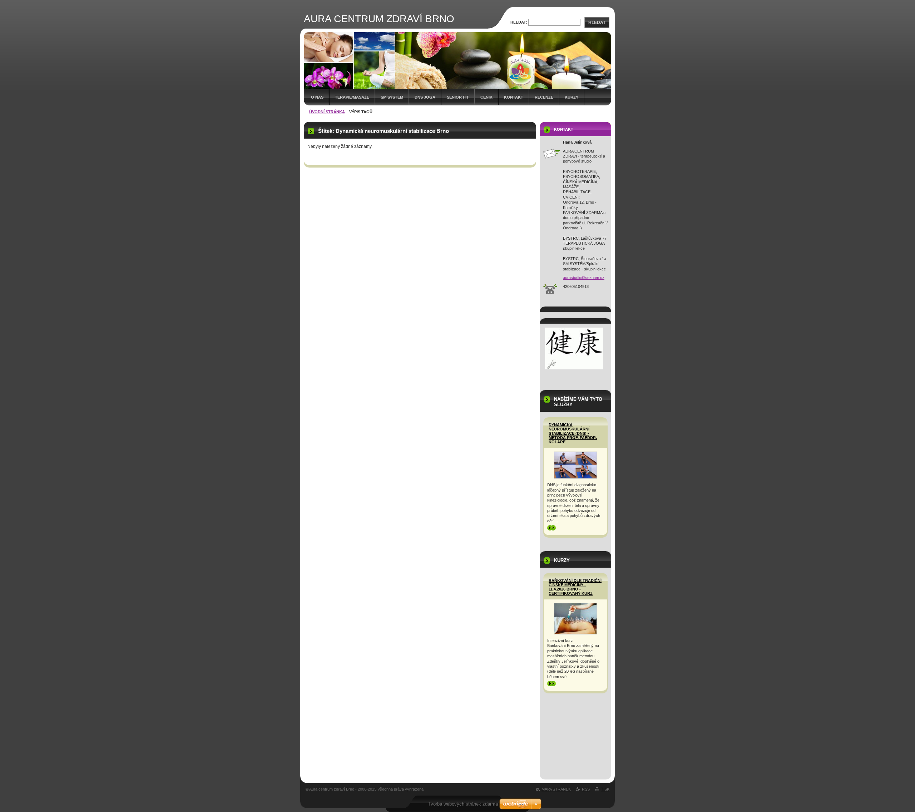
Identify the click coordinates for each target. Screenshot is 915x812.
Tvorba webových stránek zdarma (463, 804)
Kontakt (513, 97)
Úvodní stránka (327, 112)
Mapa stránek (556, 789)
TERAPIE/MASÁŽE (352, 97)
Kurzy (571, 97)
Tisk (605, 789)
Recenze (544, 97)
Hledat (596, 22)
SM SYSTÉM (392, 97)
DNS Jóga (425, 97)
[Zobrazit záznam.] (575, 465)
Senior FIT (458, 97)
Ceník (486, 97)
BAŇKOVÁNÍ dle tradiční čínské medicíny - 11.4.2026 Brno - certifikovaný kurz (575, 587)
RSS (586, 789)
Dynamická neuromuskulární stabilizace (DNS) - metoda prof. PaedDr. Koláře (573, 433)
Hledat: (518, 22)
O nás (317, 97)
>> (549, 527)
